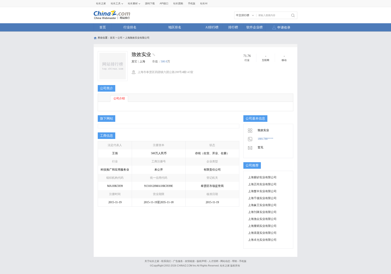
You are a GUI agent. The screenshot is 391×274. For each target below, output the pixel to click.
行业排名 (129, 27)
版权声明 (201, 261)
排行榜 (233, 27)
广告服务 (178, 261)
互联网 (265, 60)
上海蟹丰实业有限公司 (262, 191)
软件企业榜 (254, 27)
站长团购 (178, 3)
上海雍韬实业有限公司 (262, 225)
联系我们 (166, 261)
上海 (142, 61)
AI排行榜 (212, 27)
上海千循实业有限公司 (262, 198)
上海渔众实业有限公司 (262, 219)
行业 (247, 60)
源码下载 (150, 3)
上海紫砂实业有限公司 (262, 177)
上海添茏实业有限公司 (262, 232)
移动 (284, 60)
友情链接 (190, 261)
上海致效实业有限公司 (137, 37)
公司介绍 (119, 98)
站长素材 (133, 3)
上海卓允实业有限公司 (262, 239)
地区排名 (174, 27)
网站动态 (225, 261)
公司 (120, 37)
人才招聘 (213, 261)
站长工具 (116, 3)
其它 (134, 61)
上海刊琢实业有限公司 (262, 212)
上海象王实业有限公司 (262, 205)
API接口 (164, 3)
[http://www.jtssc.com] (153, 55)
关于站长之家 (152, 261)
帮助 (234, 261)
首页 (102, 27)
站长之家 (101, 3)
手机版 (242, 261)
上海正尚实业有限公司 (262, 184)
